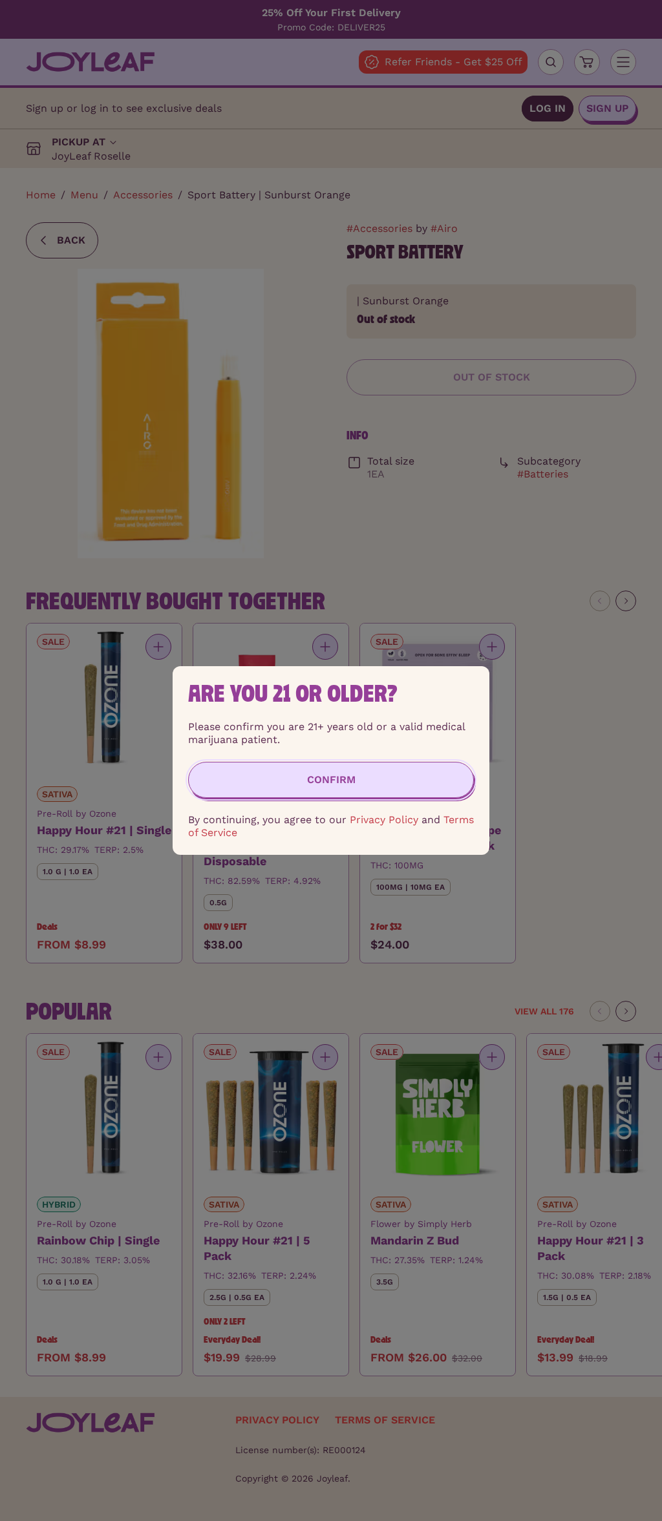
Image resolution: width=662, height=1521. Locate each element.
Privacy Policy (384, 819)
